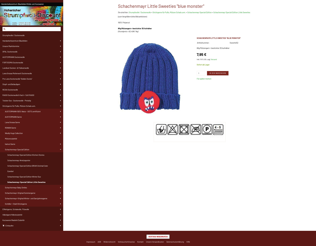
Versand (214, 59)
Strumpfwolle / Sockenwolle (140, 12)
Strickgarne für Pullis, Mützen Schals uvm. (169, 12)
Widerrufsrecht (109, 242)
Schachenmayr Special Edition (199, 12)
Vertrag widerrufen (158, 236)
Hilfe (188, 242)
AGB (99, 242)
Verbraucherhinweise (126, 242)
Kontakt (140, 242)
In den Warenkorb (217, 73)
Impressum (90, 242)
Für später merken (204, 79)
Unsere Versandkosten (155, 242)
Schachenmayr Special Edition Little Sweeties (231, 12)
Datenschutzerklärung (175, 242)
